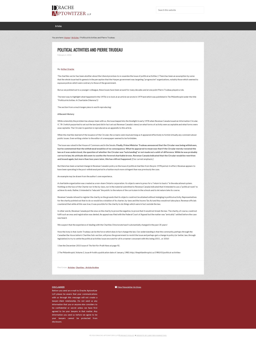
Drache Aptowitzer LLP (73, 10)
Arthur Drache (67, 69)
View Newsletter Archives (129, 287)
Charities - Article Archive (87, 267)
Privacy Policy (127, 335)
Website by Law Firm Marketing (151, 335)
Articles (71, 267)
